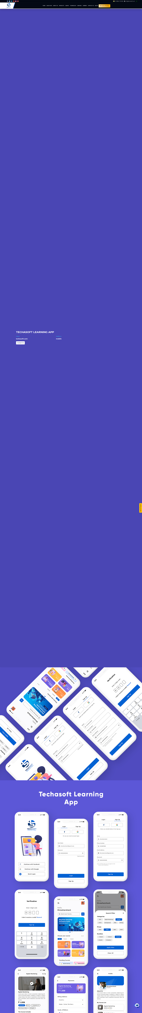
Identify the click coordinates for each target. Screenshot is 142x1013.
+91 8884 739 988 (119, 1)
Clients (67, 5)
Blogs (96, 5)
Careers (85, 5)
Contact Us (91, 5)
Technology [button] (73, 5)
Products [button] (61, 5)
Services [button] (79, 5)
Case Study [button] (49, 5)
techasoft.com (22, 339)
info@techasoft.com (130, 1)
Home (44, 5)
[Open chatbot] (137, 1006)
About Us (55, 5)
